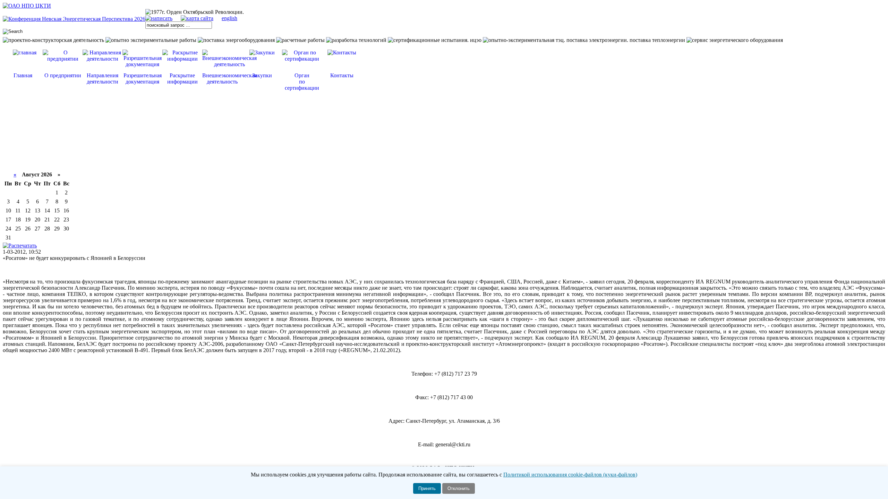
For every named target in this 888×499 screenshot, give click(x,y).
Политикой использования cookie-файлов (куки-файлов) (570, 475)
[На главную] (27, 6)
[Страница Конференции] (74, 19)
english (229, 18)
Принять (427, 488)
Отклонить (458, 488)
